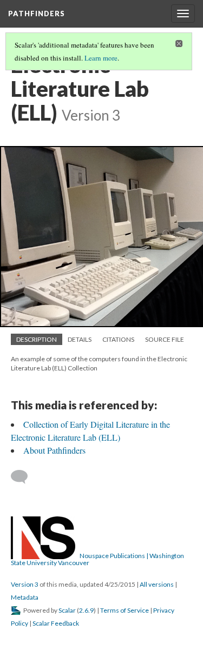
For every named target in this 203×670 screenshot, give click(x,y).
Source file (164, 339)
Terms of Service (124, 610)
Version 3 (24, 584)
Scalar (67, 610)
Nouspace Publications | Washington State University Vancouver (97, 559)
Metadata (24, 597)
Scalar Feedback (55, 623)
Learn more (100, 58)
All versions (157, 584)
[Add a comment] (24, 477)
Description (36, 339)
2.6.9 (86, 610)
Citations (118, 339)
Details (79, 339)
